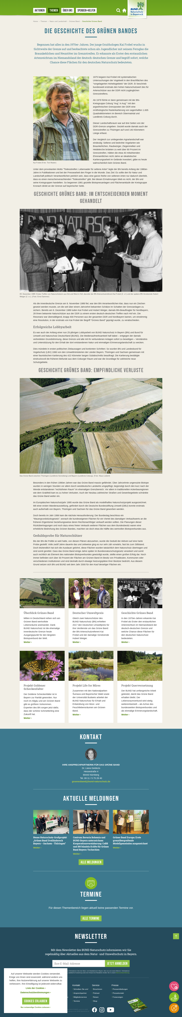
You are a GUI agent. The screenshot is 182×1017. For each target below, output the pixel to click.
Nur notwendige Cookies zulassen (36, 1007)
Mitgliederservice (80, 997)
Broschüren (97, 989)
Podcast (96, 993)
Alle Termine (91, 918)
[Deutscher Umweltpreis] (91, 593)
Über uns (67, 11)
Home (35, 21)
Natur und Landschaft (58, 21)
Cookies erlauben (35, 1001)
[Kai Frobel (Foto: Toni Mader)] (61, 118)
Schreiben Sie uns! (81, 989)
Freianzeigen (118, 997)
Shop (95, 1001)
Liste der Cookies (36, 988)
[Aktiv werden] (174, 997)
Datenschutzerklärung (122, 972)
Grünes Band (74, 21)
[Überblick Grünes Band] (42, 593)
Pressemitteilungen (120, 989)
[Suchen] (118, 10)
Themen (54, 11)
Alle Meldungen (91, 862)
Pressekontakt (118, 993)
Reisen (96, 997)
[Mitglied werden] (174, 1008)
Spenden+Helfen (86, 11)
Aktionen (40, 11)
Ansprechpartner (80, 993)
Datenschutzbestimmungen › (35, 992)
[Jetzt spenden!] (174, 986)
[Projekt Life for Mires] (91, 666)
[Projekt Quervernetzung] (139, 666)
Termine (77, 1001)
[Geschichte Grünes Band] (139, 593)
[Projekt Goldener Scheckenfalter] (42, 666)
